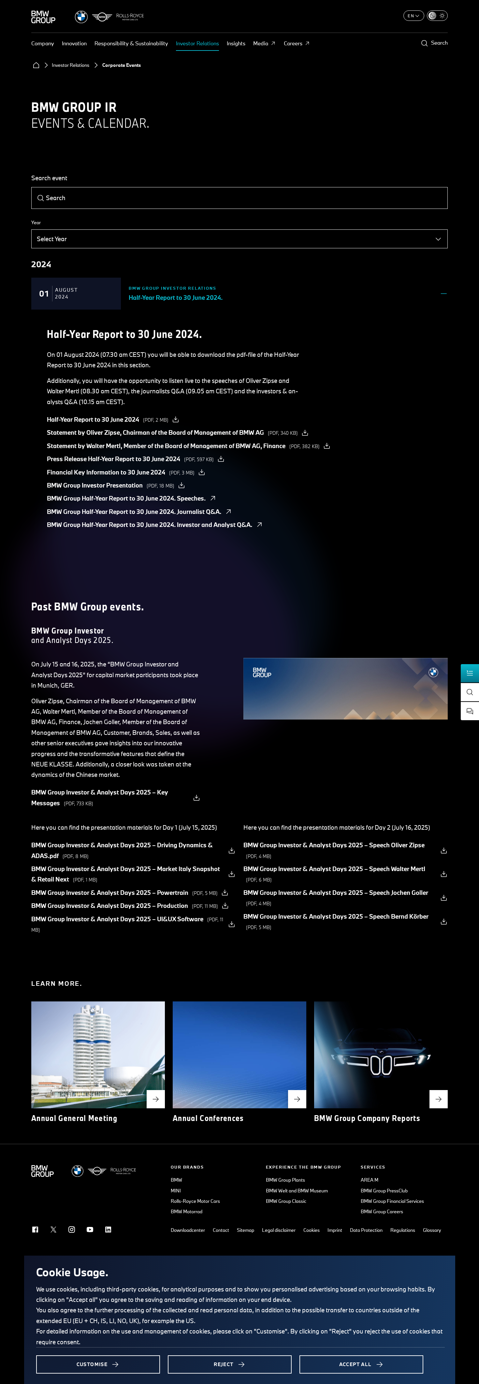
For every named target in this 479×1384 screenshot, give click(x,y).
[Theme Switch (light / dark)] (437, 15)
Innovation (74, 43)
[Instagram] (72, 1229)
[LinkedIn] (108, 1229)
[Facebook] (35, 1229)
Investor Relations (197, 43)
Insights (236, 43)
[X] (53, 1229)
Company (42, 43)
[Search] (41, 198)
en (411, 15)
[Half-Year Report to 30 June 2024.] (444, 294)
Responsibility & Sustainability (131, 43)
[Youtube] (90, 1229)
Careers (293, 43)
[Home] (36, 65)
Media (260, 43)
